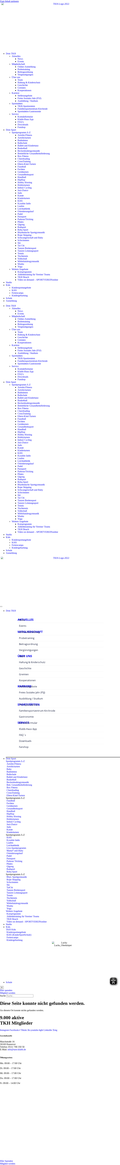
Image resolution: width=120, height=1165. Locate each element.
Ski (19, 243)
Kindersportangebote (21, 287)
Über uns (16, 77)
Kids (8, 285)
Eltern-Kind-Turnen (27, 164)
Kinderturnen (24, 198)
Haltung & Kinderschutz (29, 82)
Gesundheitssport (26, 174)
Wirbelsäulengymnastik (28, 261)
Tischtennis (23, 256)
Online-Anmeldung (27, 66)
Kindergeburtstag (20, 295)
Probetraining (24, 69)
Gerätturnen (23, 172)
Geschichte (23, 85)
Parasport (22, 216)
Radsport (22, 227)
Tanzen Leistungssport (28, 251)
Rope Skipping (24, 235)
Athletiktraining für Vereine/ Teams (34, 274)
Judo (20, 193)
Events (21, 61)
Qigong (21, 224)
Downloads (23, 124)
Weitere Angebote (20, 269)
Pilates (21, 222)
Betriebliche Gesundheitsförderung (34, 153)
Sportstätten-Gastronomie (29, 111)
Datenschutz (50, 1090)
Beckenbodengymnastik (29, 151)
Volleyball (22, 258)
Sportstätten (17, 103)
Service (15, 114)
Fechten (21, 169)
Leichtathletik (24, 208)
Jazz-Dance (23, 190)
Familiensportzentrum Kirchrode (33, 109)
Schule (9, 298)
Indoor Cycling (25, 187)
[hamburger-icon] (1, 606)
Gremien (22, 88)
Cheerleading (24, 159)
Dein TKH (11, 53)
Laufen (21, 206)
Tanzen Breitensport (27, 248)
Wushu (21, 264)
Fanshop (21, 127)
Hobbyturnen (24, 185)
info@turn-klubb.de (17, 1049)
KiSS (20, 201)
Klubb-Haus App (26, 119)
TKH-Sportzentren (26, 106)
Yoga (20, 266)
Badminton (23, 140)
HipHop (21, 180)
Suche (3, 995)
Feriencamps (17, 293)
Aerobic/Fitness (25, 135)
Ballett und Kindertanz (28, 145)
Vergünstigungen (25, 74)
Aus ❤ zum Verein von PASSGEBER (102, 1095)
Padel (20, 214)
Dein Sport (11, 130)
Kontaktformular (25, 116)
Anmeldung (11, 301)
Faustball (22, 166)
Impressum (38, 1090)
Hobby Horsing (25, 182)
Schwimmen (23, 240)
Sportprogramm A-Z (21, 132)
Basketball (22, 148)
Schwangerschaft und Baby (30, 237)
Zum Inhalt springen (9, 1)
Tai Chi (21, 245)
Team (20, 80)
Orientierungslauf (26, 211)
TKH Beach (23, 277)
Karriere (15, 93)
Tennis (21, 253)
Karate (21, 195)
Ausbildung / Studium (28, 101)
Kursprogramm (25, 272)
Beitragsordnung (25, 72)
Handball (22, 177)
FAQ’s (21, 122)
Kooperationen (24, 90)
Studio (9, 282)
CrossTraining (24, 161)
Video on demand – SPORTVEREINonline (38, 280)
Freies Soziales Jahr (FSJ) (29, 98)
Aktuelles (16, 56)
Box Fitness (23, 156)
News (20, 59)
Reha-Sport (23, 230)
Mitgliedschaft (18, 64)
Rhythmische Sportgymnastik (31, 232)
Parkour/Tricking (25, 219)
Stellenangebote (25, 95)
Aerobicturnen (24, 137)
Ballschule (22, 143)
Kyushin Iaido (24, 203)
